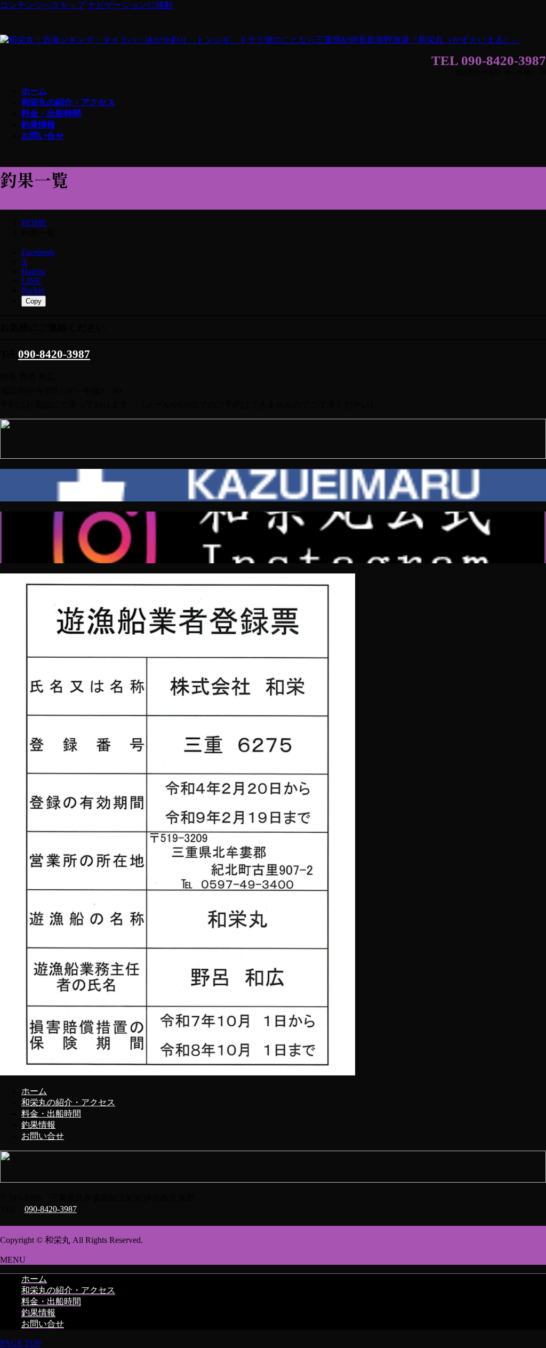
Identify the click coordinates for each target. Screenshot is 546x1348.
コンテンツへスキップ (42, 5)
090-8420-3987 (54, 354)
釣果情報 (38, 1124)
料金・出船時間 (51, 1113)
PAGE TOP (20, 1342)
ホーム (34, 1091)
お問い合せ (42, 1135)
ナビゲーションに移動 (130, 5)
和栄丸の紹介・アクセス (68, 1102)
